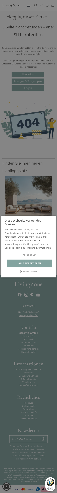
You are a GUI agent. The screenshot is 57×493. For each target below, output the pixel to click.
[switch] (50, 488)
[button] (28, 271)
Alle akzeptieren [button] (29, 263)
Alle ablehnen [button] (29, 255)
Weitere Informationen (39, 247)
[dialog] (28, 246)
